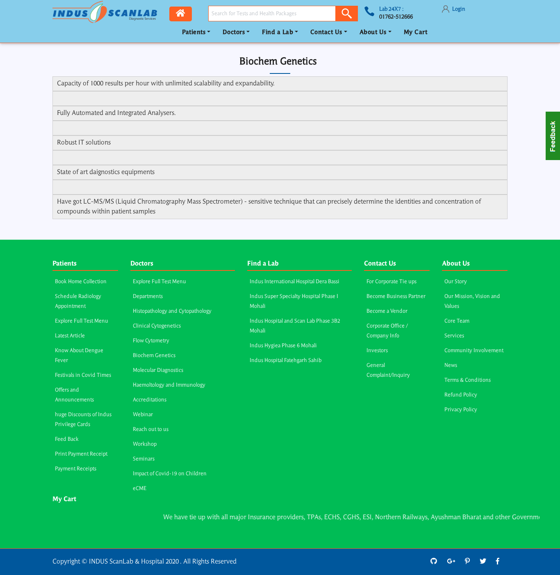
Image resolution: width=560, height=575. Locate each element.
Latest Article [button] (70, 336)
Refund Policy (460, 395)
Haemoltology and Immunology (169, 385)
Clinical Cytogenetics (157, 326)
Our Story (455, 281)
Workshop (145, 444)
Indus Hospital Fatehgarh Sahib (285, 360)
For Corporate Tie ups (392, 281)
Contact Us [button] (326, 33)
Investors (377, 350)
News (450, 365)
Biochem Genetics (154, 355)
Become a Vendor (387, 311)
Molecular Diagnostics (158, 370)
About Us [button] (373, 33)
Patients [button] (193, 33)
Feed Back (67, 439)
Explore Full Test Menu (81, 321)
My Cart (416, 33)
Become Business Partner (396, 296)
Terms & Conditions (467, 380)
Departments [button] (148, 296)
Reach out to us (150, 429)
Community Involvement (473, 350)
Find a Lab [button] (277, 33)
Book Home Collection (81, 281)
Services (454, 336)
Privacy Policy (460, 409)
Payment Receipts (75, 469)
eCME (139, 488)
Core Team (456, 321)
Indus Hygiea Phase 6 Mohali (283, 345)
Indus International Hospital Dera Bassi (294, 281)
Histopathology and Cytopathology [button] (172, 311)
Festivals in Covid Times (83, 375)
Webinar (143, 414)
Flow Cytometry (151, 341)
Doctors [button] (234, 33)
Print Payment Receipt (81, 454)
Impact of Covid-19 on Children (170, 473)
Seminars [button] (144, 459)
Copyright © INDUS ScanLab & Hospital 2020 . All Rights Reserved (144, 562)
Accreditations (149, 400)
